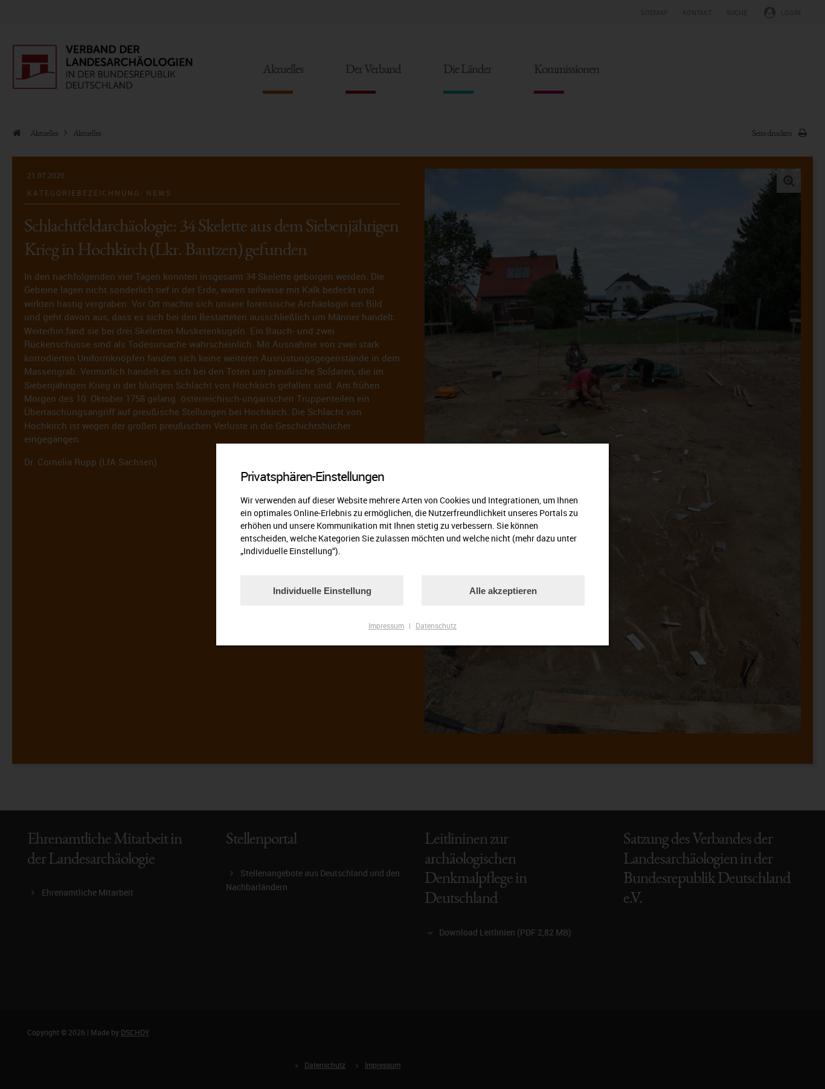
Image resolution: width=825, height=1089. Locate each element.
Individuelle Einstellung (322, 591)
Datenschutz (436, 625)
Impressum (386, 625)
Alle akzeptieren (503, 591)
